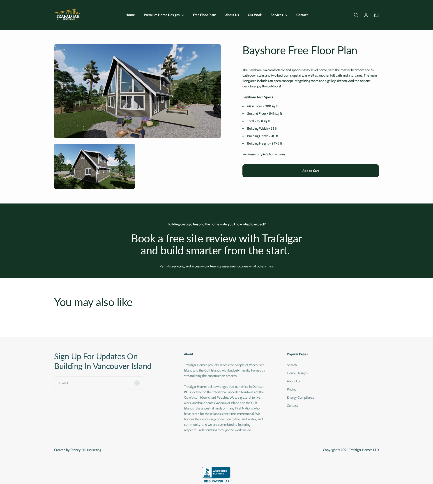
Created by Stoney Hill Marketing (77, 450)
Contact (302, 15)
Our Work (255, 15)
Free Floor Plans (204, 15)
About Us (232, 15)
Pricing (291, 389)
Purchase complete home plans (263, 154)
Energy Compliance (300, 397)
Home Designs (297, 373)
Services (277, 15)
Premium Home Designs (162, 15)
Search (292, 365)
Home (130, 15)
